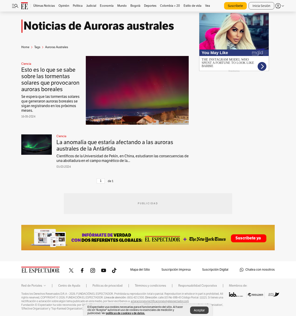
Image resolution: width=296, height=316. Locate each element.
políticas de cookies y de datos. (125, 313)
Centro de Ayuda (69, 285)
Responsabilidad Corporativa (197, 285)
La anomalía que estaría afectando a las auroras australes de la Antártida (114, 145)
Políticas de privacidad (107, 285)
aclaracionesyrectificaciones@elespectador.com (160, 301)
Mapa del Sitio (140, 270)
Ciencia (26, 64)
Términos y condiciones (150, 285)
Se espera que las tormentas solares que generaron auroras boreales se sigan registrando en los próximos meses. (50, 103)
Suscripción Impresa (176, 270)
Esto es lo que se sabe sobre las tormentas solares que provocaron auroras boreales (50, 79)
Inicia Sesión (261, 6)
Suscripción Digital (215, 270)
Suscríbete (235, 6)
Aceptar (199, 310)
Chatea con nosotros (260, 270)
